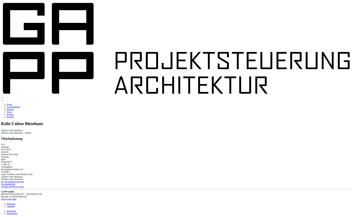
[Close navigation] (2, 100)
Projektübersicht (8, 184)
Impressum (11, 211)
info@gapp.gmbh (8, 199)
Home (9, 104)
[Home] (176, 95)
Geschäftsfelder (13, 107)
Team (9, 112)
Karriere (10, 114)
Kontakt (10, 117)
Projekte (10, 109)
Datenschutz (12, 213)
